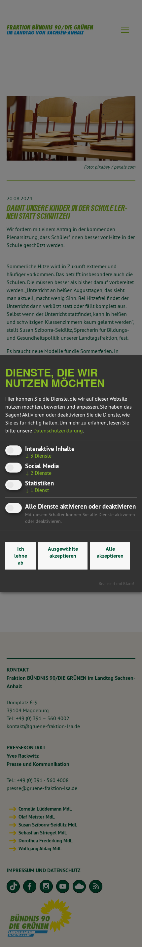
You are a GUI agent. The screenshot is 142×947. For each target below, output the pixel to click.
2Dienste (38, 473)
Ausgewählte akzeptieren (63, 552)
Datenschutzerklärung (58, 430)
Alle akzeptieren (110, 552)
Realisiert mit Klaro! (116, 583)
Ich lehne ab (20, 555)
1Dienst (37, 490)
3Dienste (38, 455)
